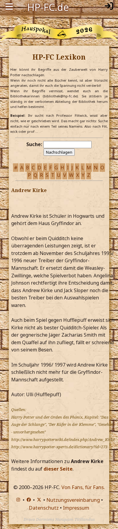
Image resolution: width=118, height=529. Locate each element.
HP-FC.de (48, 6)
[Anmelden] (109, 6)
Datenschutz (44, 507)
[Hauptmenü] (9, 6)
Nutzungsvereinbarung (73, 499)
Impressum (76, 507)
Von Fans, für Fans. (83, 487)
